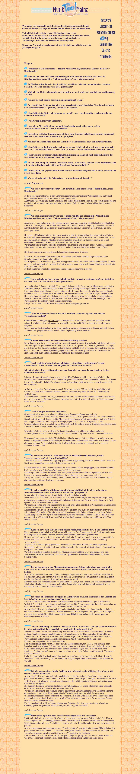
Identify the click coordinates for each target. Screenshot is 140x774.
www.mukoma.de (92, 552)
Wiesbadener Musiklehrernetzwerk (39, 554)
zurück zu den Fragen (33, 210)
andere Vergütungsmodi (76, 303)
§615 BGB (53, 320)
